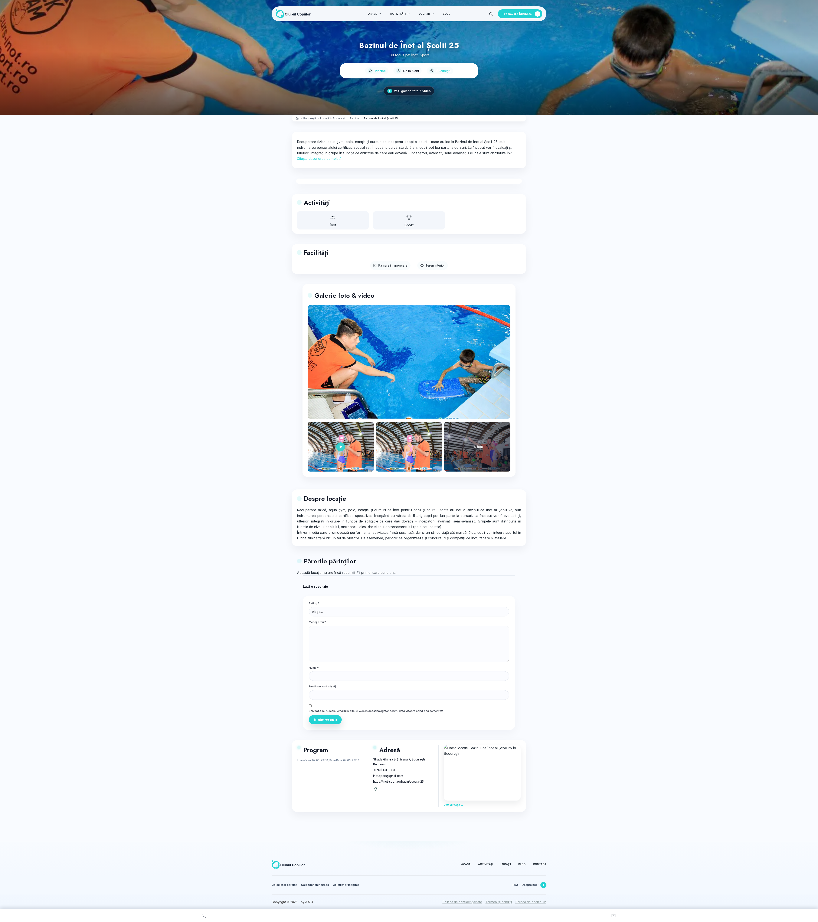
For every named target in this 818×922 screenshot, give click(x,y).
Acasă (466, 864)
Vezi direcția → (454, 805)
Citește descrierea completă (319, 158)
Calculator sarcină (284, 884)
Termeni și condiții (498, 902)
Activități (397, 13)
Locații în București (333, 118)
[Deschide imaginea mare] (409, 362)
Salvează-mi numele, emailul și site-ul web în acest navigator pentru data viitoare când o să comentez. (376, 711)
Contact (539, 864)
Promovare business (517, 14)
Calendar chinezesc (315, 884)
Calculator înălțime (346, 884)
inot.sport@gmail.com (388, 776)
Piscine (380, 71)
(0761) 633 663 (384, 770)
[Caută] (491, 14)
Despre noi (529, 884)
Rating (314, 603)
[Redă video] (341, 447)
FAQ (515, 884)
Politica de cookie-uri (530, 902)
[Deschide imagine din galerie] (409, 447)
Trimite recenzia (325, 719)
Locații (424, 13)
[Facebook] (543, 885)
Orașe (372, 13)
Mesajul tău (317, 622)
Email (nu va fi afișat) (322, 686)
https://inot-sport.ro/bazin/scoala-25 (398, 781)
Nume (314, 667)
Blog (446, 13)
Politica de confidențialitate (462, 902)
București (443, 71)
